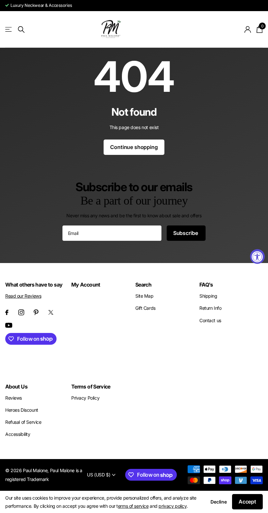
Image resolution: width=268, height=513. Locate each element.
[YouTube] (8, 325)
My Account (85, 284)
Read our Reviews (23, 296)
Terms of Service (90, 386)
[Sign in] (247, 29)
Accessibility (17, 434)
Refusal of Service (23, 422)
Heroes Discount (21, 410)
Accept (247, 501)
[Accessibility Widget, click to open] (257, 256)
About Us (16, 386)
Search (143, 284)
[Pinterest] (36, 312)
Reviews (13, 398)
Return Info (210, 308)
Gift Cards (145, 308)
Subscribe (186, 233)
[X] (50, 312)
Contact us (210, 320)
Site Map (144, 296)
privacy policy (172, 506)
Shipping (208, 296)
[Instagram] (21, 312)
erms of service (133, 506)
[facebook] (6, 312)
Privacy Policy (85, 398)
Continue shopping (134, 147)
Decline (218, 502)
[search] (21, 29)
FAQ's (206, 284)
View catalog (9, 29)
